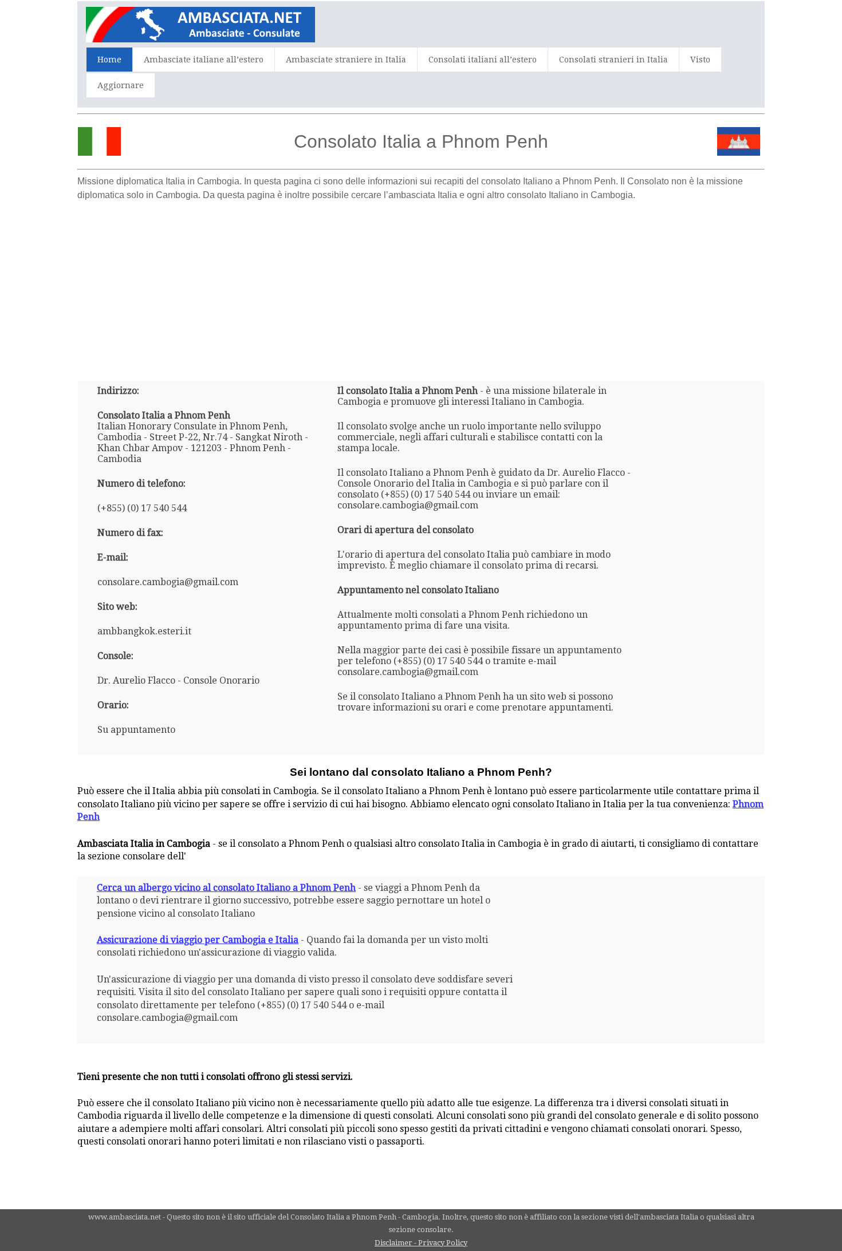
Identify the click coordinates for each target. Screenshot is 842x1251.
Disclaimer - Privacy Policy (421, 1242)
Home (109, 59)
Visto (700, 59)
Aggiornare (120, 85)
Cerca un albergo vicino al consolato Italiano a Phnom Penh (226, 887)
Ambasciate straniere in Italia (346, 59)
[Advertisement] (421, 286)
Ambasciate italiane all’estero (203, 59)
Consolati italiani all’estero (482, 59)
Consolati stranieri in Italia (613, 59)
